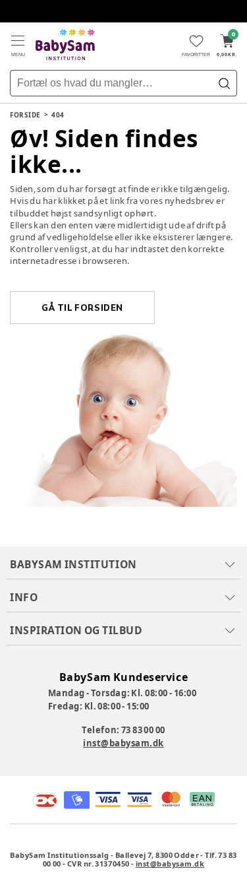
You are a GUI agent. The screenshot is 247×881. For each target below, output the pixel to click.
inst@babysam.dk (123, 743)
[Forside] (65, 44)
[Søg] (223, 83)
